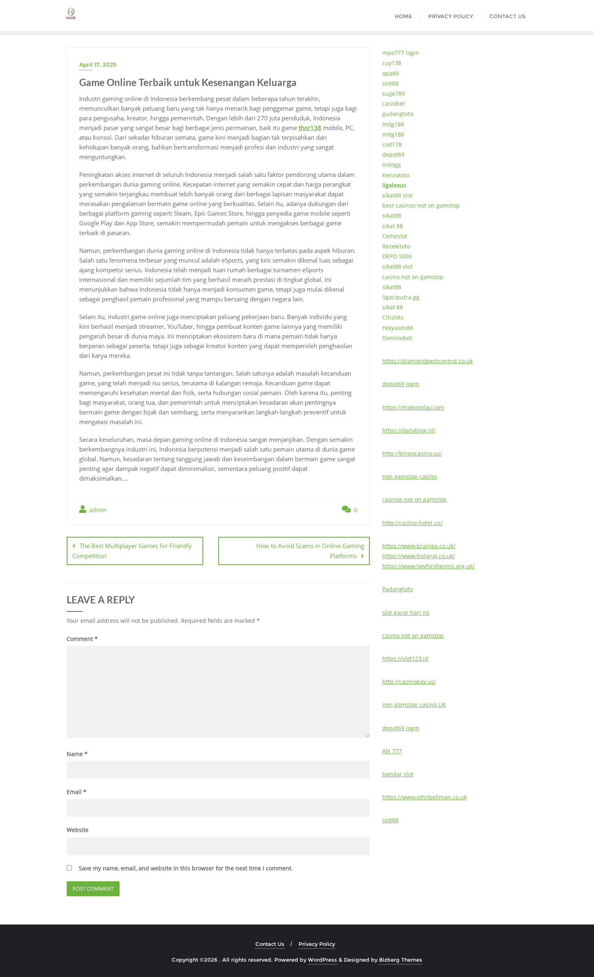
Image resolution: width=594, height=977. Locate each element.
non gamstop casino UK (414, 704)
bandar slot (397, 774)
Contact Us (269, 944)
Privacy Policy (317, 944)
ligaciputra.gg (400, 297)
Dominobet (397, 338)
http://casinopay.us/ (409, 681)
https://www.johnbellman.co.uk (424, 797)
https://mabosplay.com (413, 407)
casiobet (393, 103)
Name (77, 754)
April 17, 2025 (97, 64)
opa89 (390, 73)
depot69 (393, 154)
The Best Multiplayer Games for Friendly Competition (132, 551)
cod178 (392, 144)
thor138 (310, 128)
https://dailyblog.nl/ (409, 430)
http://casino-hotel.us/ (412, 523)
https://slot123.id (405, 658)
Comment (82, 639)
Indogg (391, 164)
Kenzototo (395, 175)
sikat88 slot (397, 195)
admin (97, 510)
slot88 (390, 83)
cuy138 (391, 63)
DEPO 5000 (397, 256)
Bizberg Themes (400, 959)
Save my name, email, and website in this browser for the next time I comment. (186, 868)
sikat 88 (392, 226)
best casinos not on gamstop (421, 205)
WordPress (322, 959)
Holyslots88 (397, 328)
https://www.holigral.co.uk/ (418, 556)
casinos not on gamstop (414, 499)
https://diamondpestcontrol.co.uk (427, 361)
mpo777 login (400, 53)
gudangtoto (397, 114)
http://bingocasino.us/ (412, 453)
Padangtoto (397, 589)
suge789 (393, 93)
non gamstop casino (409, 476)
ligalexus (394, 185)
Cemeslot (394, 236)
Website (77, 830)
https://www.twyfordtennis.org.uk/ (428, 566)
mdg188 (393, 124)
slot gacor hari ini (406, 612)
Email (76, 792)
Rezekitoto (396, 246)
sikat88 (391, 215)
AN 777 (392, 751)
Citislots (393, 317)
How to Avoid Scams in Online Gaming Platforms (310, 551)
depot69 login (400, 384)
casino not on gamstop (413, 277)
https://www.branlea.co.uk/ (418, 546)
